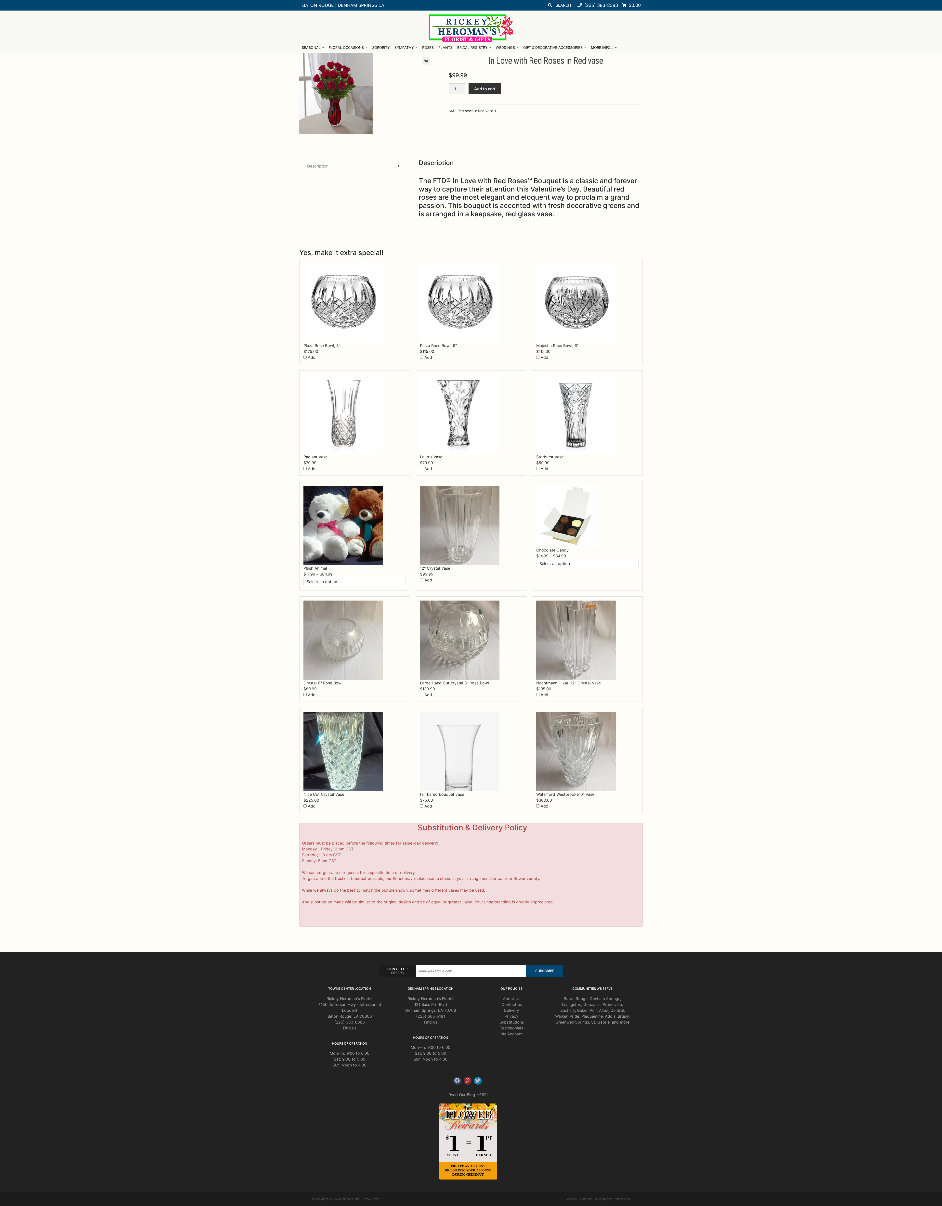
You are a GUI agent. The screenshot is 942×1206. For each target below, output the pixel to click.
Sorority (381, 47)
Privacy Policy (371, 1199)
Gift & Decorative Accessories (553, 47)
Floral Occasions (346, 47)
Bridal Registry (472, 47)
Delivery (511, 1010)
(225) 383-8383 (349, 1022)
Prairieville (612, 1004)
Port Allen (599, 1010)
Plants (445, 47)
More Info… (602, 47)
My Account (511, 1033)
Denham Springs (605, 998)
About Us (511, 998)
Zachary (567, 1010)
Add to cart (484, 88)
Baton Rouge (576, 998)
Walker (561, 1016)
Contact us (511, 1004)
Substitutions (511, 1022)
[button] (426, 60)
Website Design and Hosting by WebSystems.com (598, 1199)
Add (311, 357)
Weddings (505, 47)
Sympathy (404, 47)
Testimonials (511, 1028)
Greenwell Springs (572, 1022)
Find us (349, 1028)
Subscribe (544, 971)
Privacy (511, 1016)
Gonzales (592, 1004)
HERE (481, 1094)
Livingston (571, 1004)
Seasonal (311, 47)
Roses (428, 47)
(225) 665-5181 (430, 1016)
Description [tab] (317, 166)
